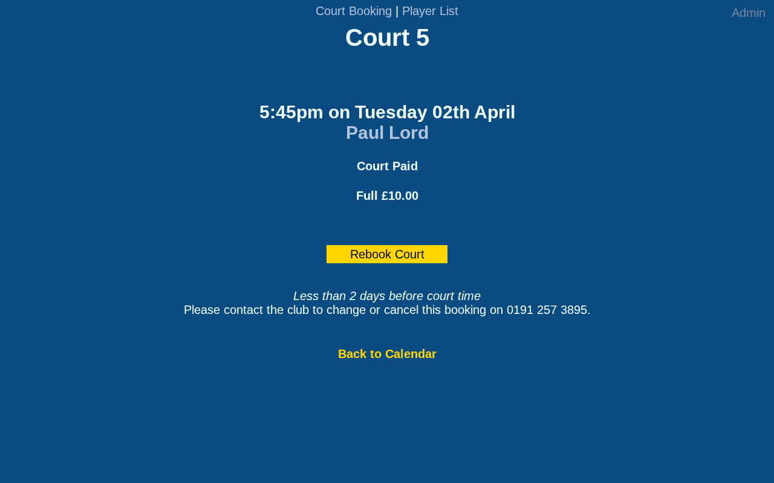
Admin (749, 12)
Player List (430, 11)
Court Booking (354, 11)
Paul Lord (387, 132)
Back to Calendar (387, 353)
